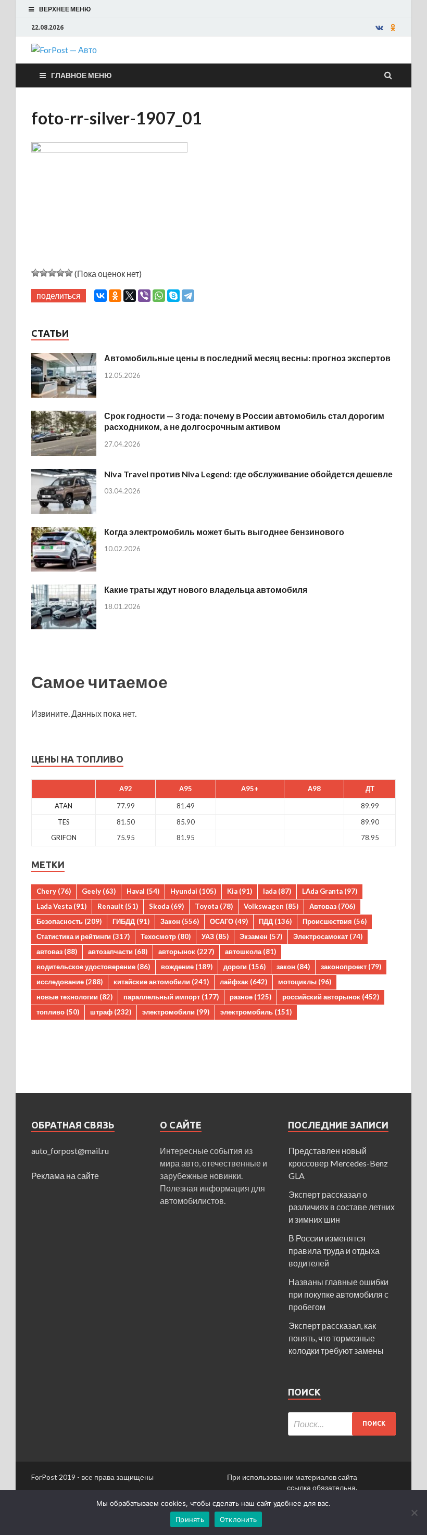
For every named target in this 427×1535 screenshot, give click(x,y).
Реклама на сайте (65, 1176)
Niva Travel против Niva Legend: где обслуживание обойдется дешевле (248, 474)
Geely (99, 891)
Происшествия (335, 921)
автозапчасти (117, 951)
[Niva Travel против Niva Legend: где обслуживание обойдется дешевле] (63, 475)
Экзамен (261, 936)
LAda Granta (329, 891)
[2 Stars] (44, 273)
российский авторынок (330, 997)
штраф (110, 1012)
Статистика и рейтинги (83, 936)
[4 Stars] (60, 273)
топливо (57, 1012)
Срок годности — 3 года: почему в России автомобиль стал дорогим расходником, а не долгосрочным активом (244, 421)
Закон (179, 921)
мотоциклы (304, 982)
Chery (53, 891)
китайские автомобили (161, 982)
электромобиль (256, 1012)
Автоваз (332, 906)
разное (250, 997)
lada (277, 891)
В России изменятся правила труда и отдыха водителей (334, 1250)
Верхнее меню (65, 9)
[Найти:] (342, 1424)
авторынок (186, 951)
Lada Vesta (61, 906)
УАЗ (215, 936)
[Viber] (144, 295)
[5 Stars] (69, 273)
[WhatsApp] (159, 295)
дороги (244, 966)
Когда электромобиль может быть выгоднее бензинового (224, 532)
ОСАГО (229, 921)
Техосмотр (166, 936)
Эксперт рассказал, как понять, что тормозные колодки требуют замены (336, 1338)
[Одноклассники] (115, 295)
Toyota (214, 906)
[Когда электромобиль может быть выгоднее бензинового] (63, 533)
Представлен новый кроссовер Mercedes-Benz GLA (338, 1163)
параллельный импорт (171, 997)
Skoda (166, 906)
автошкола (250, 951)
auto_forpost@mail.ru (70, 1151)
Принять (189, 1519)
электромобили (175, 1012)
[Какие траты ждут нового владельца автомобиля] (63, 590)
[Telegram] (188, 295)
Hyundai (193, 891)
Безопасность (69, 921)
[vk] (379, 27)
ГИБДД (130, 921)
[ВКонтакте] (100, 295)
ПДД (275, 921)
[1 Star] (35, 273)
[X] (129, 295)
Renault (117, 906)
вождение (186, 966)
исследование (69, 982)
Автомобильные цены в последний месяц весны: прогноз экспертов (247, 358)
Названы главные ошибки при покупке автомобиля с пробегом (338, 1294)
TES (64, 822)
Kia (239, 891)
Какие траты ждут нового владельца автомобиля (205, 589)
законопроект (351, 966)
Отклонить (238, 1519)
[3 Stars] (52, 273)
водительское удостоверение (93, 966)
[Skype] (173, 295)
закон (293, 966)
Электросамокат (327, 936)
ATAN (63, 806)
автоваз (56, 951)
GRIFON (64, 837)
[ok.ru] (393, 27)
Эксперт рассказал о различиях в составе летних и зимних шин (341, 1206)
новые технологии (74, 997)
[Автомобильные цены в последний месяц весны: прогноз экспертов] (63, 359)
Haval (143, 891)
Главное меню (81, 75)
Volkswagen (271, 906)
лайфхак (243, 982)
